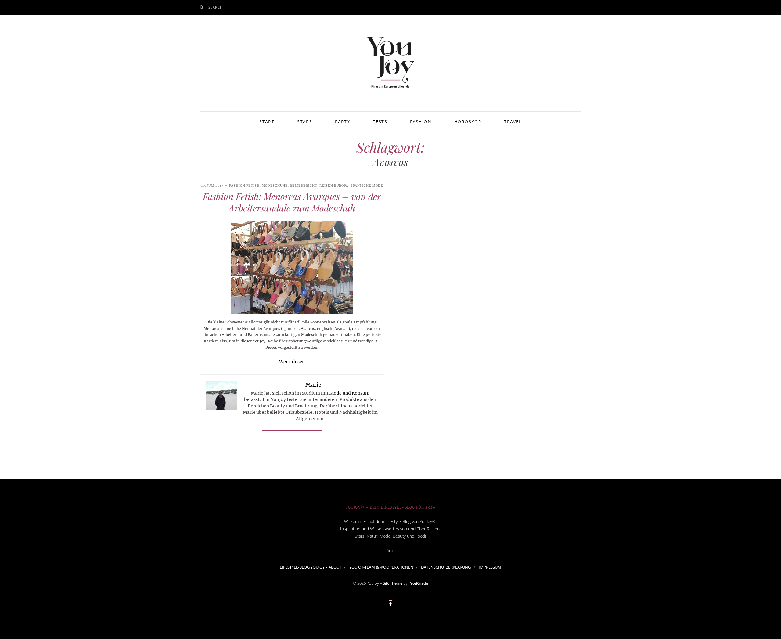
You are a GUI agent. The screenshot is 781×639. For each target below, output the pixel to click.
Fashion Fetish (244, 186)
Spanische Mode (367, 186)
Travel (512, 122)
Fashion (420, 122)
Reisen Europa (333, 186)
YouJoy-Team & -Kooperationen (381, 567)
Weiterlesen (292, 361)
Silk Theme (392, 583)
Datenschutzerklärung (446, 567)
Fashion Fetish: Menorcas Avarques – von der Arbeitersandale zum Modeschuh (292, 202)
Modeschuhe (275, 186)
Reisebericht (303, 186)
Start (266, 122)
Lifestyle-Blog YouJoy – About (310, 567)
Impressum (490, 567)
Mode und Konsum (349, 393)
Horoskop (467, 122)
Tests (380, 122)
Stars (304, 122)
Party (342, 122)
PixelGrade (418, 583)
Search (215, 7)
